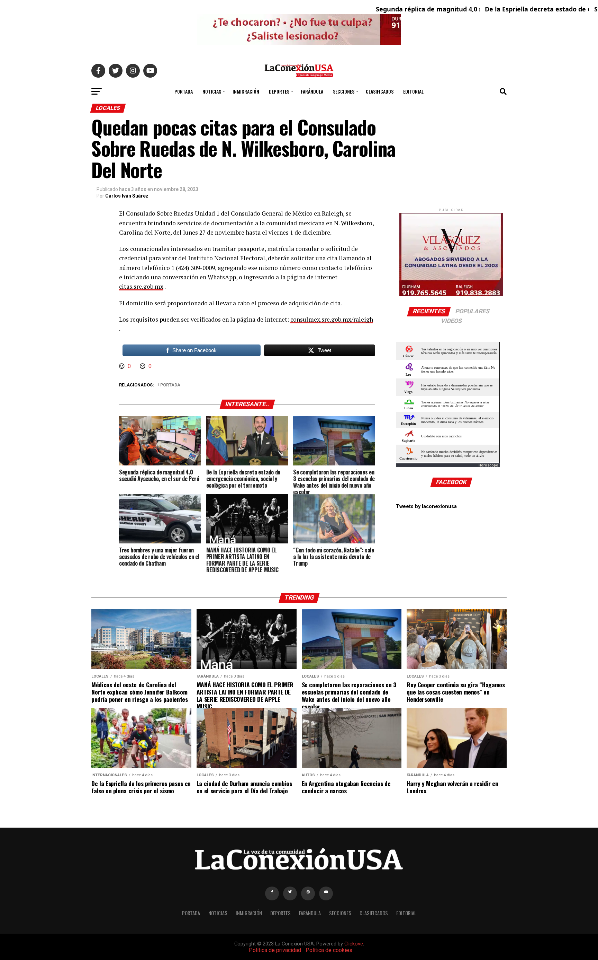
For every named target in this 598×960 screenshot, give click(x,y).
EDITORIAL (413, 91)
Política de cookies (329, 950)
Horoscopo (488, 465)
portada (170, 385)
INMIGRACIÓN (246, 91)
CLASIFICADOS (379, 91)
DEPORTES (279, 91)
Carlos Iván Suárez (126, 196)
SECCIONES (343, 91)
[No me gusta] (143, 366)
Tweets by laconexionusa (426, 506)
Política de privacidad (275, 950)
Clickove (353, 944)
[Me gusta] (122, 366)
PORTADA (183, 91)
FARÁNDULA (312, 91)
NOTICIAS (211, 91)
